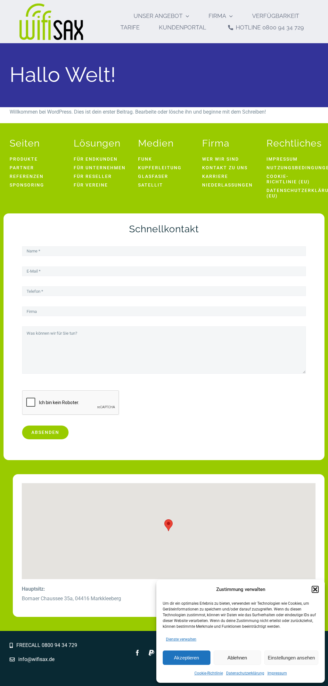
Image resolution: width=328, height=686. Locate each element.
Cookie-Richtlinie (208, 673)
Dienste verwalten (181, 639)
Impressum (277, 673)
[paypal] (151, 652)
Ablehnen (237, 657)
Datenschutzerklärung (245, 673)
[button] (315, 589)
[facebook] (137, 652)
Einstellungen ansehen (291, 657)
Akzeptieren (186, 657)
